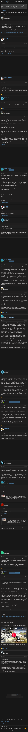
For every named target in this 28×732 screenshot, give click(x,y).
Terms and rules (9, 728)
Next (18, 694)
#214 (26, 433)
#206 (26, 173)
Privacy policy (15, 728)
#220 (26, 656)
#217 (26, 508)
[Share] (24, 22)
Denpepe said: (4, 579)
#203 (26, 82)
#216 (26, 486)
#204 (26, 102)
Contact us (3, 728)
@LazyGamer (4, 488)
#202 (26, 43)
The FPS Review (5, 726)
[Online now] (3, 402)
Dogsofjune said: (4, 45)
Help (20, 728)
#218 (26, 556)
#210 (26, 292)
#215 (26, 466)
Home (23, 728)
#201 (26, 21)
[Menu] (1, 1)
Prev (10, 694)
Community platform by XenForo (11, 730)
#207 (26, 211)
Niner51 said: (4, 85)
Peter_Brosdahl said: (5, 24)
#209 (26, 264)
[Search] (26, 1)
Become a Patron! (5, 721)
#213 (26, 405)
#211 (26, 320)
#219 (26, 576)
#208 (26, 224)
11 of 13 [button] (14, 694)
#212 (26, 376)
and (8, 53)
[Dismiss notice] (26, 5)
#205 (26, 116)
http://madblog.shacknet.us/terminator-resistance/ (12, 32)
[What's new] (24, 1)
